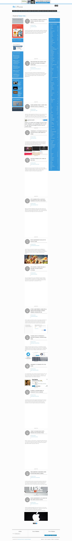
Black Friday (51, 55)
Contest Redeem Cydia (53, 64)
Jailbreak (51, 112)
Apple (31, 477)
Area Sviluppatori (56, 539)
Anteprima (51, 28)
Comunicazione (52, 60)
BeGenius (51, 46)
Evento (51, 76)
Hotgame (51, 95)
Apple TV (51, 38)
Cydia (51, 67)
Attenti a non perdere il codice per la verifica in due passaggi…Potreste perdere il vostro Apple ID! (38, 310)
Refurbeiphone (52, 134)
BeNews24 (51, 50)
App (31, 164)
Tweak (36, 110)
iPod (37, 245)
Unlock (51, 161)
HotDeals (51, 94)
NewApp (51, 117)
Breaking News (52, 58)
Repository (51, 135)
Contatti (46, 539)
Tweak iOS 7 (52, 158)
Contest (51, 63)
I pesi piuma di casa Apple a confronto (20, 89)
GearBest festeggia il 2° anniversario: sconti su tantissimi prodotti (20, 94)
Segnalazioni (49, 539)
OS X (36, 477)
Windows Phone (52, 166)
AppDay (51, 33)
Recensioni (38, 477)
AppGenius (51, 36)
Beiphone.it (42, 539)
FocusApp (51, 85)
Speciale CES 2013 (52, 144)
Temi (51, 152)
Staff (51, 149)
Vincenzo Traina (21, 16)
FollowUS (51, 86)
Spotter (51, 148)
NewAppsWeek (52, 118)
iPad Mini (51, 107)
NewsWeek (51, 122)
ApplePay (51, 41)
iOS (30, 110)
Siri (37, 503)
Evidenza (51, 78)
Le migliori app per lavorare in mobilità (19, 84)
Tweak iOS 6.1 (52, 157)
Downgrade (51, 69)
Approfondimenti (52, 42)
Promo (51, 130)
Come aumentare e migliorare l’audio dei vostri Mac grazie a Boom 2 (38, 472)
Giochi (51, 90)
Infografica (51, 100)
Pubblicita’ (52, 539)
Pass (51, 127)
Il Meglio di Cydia (52, 99)
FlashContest (52, 82)
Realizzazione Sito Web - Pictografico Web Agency (24, 539)
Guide (51, 91)
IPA (50, 104)
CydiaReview (52, 68)
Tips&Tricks (51, 153)
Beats (51, 45)
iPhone (34, 26)
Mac (36, 316)
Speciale (51, 143)
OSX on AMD (52, 126)
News (36, 26)
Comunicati (51, 59)
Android (31, 396)
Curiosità (31, 26)
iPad (33, 245)
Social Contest (52, 140)
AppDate (51, 32)
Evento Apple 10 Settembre (54, 77)
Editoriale (51, 72)
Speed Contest (52, 147)
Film (35, 503)
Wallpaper (51, 162)
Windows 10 (52, 165)
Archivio (14, 533)
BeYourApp (51, 54)
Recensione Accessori (53, 131)
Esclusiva (51, 73)
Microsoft (51, 116)
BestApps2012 (52, 51)
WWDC (51, 167)
